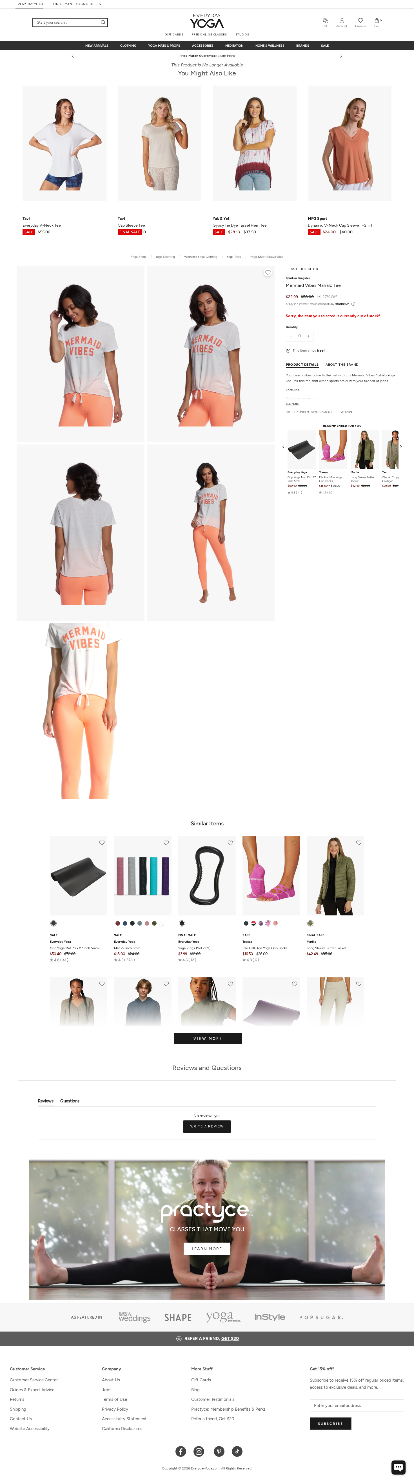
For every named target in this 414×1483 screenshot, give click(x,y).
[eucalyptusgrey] (139, 923)
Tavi (385, 472)
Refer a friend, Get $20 (212, 1418)
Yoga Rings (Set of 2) (194, 945)
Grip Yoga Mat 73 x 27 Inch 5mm (302, 479)
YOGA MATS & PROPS (164, 46)
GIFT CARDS (174, 34)
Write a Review (210, 1128)
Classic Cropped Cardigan (392, 479)
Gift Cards (201, 1380)
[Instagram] (200, 1451)
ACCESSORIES (202, 46)
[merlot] (117, 923)
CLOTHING (128, 46)
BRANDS (302, 46)
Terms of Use (114, 1399)
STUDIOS (242, 34)
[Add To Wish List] (267, 273)
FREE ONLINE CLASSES (209, 34)
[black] (53, 923)
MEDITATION (234, 46)
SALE (325, 46)
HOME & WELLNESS (269, 46)
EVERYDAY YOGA (29, 4)
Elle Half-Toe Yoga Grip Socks (330, 479)
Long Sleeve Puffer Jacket (363, 479)
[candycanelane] (253, 923)
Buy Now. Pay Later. (284, 56)
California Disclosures (122, 1428)
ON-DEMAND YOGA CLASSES (77, 4)
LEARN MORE (207, 1249)
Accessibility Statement (124, 1418)
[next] (341, 56)
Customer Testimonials (212, 1399)
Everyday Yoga (297, 472)
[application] (398, 1467)
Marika (355, 472)
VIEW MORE (207, 1039)
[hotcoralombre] (275, 923)
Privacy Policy (115, 1409)
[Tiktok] (237, 1451)
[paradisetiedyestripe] (268, 923)
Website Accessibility (30, 1428)
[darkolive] (154, 923)
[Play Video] (80, 711)
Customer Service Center (34, 1380)
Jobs (106, 1389)
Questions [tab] (69, 1102)
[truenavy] (125, 923)
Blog (195, 1389)
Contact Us (21, 1418)
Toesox (323, 472)
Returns (17, 1399)
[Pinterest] (219, 1451)
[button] (295, 492)
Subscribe (330, 1424)
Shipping (18, 1409)
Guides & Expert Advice (32, 1389)
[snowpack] (246, 923)
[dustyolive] (310, 923)
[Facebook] (181, 1451)
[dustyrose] (147, 923)
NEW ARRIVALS (96, 46)
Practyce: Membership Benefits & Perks (228, 1409)
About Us (111, 1380)
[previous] (73, 56)
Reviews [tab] (46, 1102)
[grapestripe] (261, 923)
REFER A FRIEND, (211, 1338)
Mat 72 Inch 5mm (127, 945)
